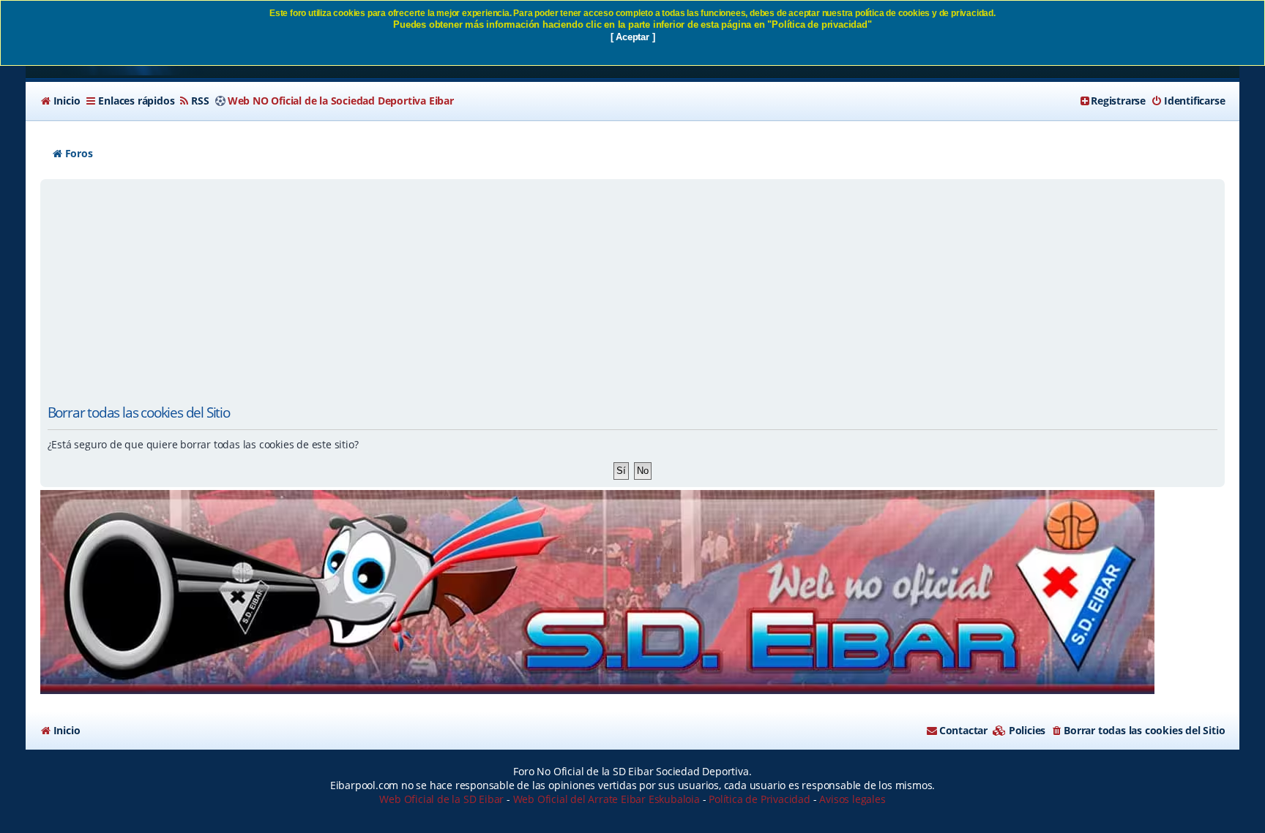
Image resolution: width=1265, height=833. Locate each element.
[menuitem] (60, 101)
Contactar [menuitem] (963, 730)
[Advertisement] (632, 292)
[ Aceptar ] (633, 36)
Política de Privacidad (759, 799)
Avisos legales (852, 799)
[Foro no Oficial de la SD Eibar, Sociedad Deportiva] (597, 592)
